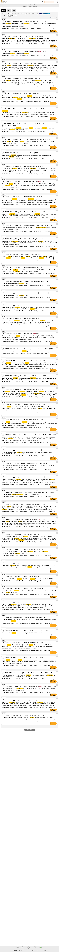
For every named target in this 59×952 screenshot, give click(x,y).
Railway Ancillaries (18, 108)
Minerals (17, 463)
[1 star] (12, 13)
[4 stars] (17, 13)
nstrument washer (30, 13)
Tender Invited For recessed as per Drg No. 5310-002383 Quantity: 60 (22, 633)
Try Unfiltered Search (44, 13)
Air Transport (18, 673)
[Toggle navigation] (57, 2)
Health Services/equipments (19, 348)
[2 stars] (14, 13)
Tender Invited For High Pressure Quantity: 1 (16, 283)
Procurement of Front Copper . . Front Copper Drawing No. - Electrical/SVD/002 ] (27, 578)
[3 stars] (15, 13)
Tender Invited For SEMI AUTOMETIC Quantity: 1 (20, 494)
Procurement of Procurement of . (16, 53)
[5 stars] (18, 13)
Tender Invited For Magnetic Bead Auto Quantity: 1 (17, 351)
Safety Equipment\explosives (19, 630)
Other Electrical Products (18, 51)
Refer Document (10, 28)
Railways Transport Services (18, 21)
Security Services (18, 124)
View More (30, 729)
